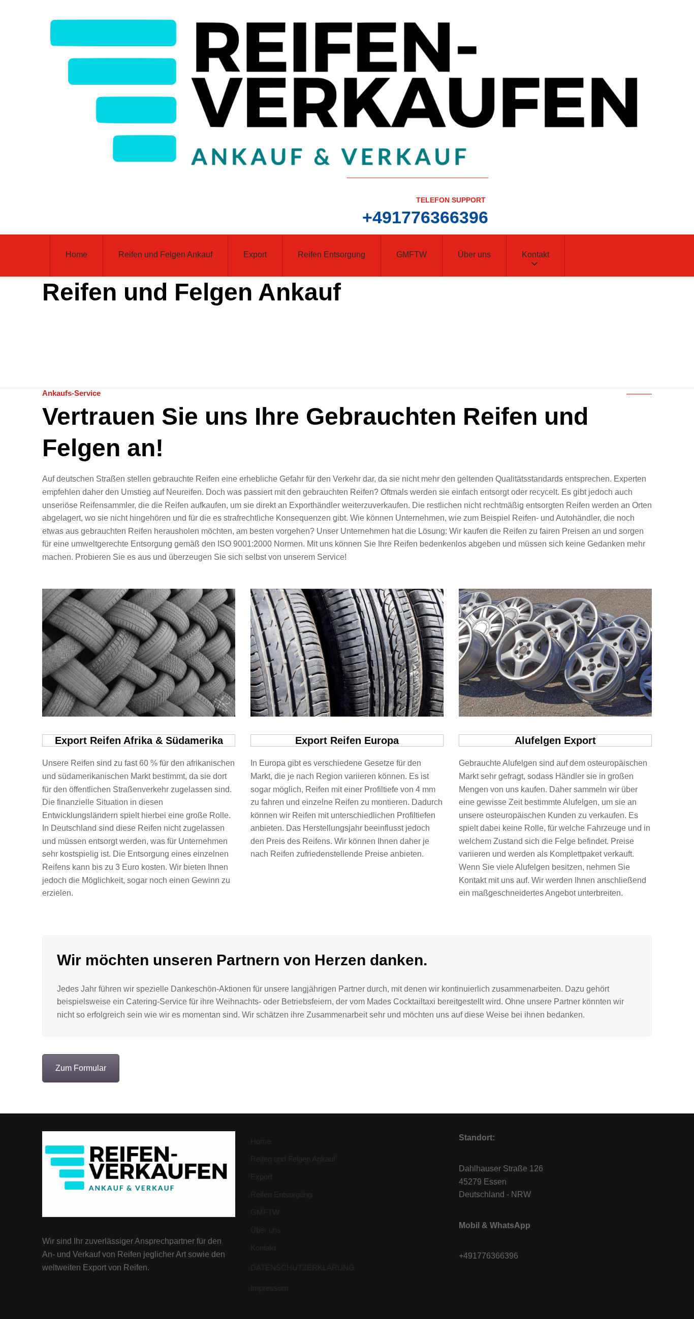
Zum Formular (80, 1068)
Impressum (269, 1287)
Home (76, 254)
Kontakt (535, 254)
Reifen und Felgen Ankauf (165, 254)
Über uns (474, 254)
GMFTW (411, 254)
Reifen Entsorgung (331, 254)
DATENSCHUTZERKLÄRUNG (302, 1267)
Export (255, 254)
